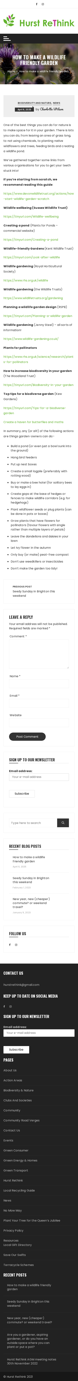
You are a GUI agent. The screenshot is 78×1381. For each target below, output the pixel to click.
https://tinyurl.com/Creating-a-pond (30, 240)
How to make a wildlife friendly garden (29, 859)
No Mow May (12, 1210)
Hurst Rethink (13, 1180)
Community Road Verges (21, 1120)
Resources (11, 1240)
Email (15, 696)
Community (11, 1110)
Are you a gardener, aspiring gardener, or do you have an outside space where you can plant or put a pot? (28, 1341)
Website (16, 715)
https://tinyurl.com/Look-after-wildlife (31, 257)
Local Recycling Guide (19, 1190)
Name (15, 676)
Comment (18, 636)
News (56, 103)
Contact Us (11, 1130)
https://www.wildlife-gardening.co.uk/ (31, 339)
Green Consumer (15, 1150)
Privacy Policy (13, 1230)
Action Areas (12, 1080)
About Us (10, 1070)
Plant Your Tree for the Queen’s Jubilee (31, 1220)
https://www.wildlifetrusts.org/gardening (33, 298)
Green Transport (15, 1170)
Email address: (20, 771)
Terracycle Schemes (18, 1265)
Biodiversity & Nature (18, 1090)
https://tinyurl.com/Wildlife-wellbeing (31, 216)
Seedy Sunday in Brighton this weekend (31, 880)
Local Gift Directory (17, 1245)
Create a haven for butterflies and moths (33, 422)
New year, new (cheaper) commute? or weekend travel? (31, 903)
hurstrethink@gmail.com (21, 985)
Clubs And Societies (17, 1100)
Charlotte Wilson (51, 109)
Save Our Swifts (14, 1255)
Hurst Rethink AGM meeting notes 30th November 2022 (31, 1362)
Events (8, 1140)
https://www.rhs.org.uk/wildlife (25, 280)
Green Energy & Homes (20, 1160)
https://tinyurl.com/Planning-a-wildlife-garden (37, 316)
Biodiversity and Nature (34, 103)
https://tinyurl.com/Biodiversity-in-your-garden (38, 385)
